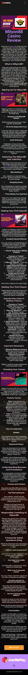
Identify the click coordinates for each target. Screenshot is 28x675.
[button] (14, 665)
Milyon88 (13, 46)
